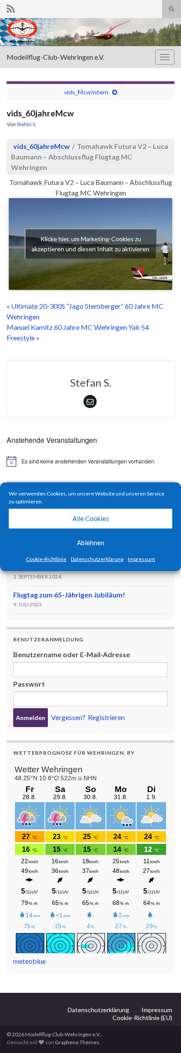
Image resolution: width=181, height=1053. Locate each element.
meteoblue (29, 961)
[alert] (90, 461)
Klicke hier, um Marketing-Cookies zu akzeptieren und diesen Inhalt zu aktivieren (90, 244)
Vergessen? (68, 717)
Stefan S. (26, 124)
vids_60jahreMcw (41, 146)
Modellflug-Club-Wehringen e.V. (55, 57)
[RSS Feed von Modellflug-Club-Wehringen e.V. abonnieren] (11, 7)
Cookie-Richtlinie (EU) (142, 1017)
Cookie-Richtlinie (46, 559)
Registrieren (106, 717)
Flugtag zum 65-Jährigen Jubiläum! (69, 594)
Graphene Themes (77, 1042)
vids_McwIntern (86, 92)
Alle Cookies (90, 518)
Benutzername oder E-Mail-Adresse (71, 654)
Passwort (29, 684)
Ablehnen (90, 542)
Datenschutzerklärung (97, 559)
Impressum (141, 559)
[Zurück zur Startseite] (90, 32)
